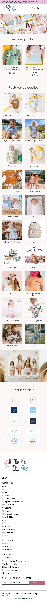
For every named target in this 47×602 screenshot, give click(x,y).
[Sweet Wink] (32, 431)
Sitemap (5, 573)
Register (5, 543)
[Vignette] (32, 441)
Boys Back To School (12, 115)
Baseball (6, 526)
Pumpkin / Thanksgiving (12, 502)
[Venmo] (30, 599)
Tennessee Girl (35, 191)
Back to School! (9, 499)
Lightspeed (6, 595)
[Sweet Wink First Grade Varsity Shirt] (12, 55)
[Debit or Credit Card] (23, 599)
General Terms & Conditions (14, 561)
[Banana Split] (14, 400)
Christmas (6, 511)
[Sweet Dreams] (14, 431)
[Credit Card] (15, 599)
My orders (6, 547)
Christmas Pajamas (10, 514)
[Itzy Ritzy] (14, 420)
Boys (4, 489)
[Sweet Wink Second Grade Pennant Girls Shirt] (35, 55)
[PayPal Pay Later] (26, 599)
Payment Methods (10, 570)
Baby (34, 217)
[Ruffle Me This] (9, 9)
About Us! (6, 558)
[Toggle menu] (42, 9)
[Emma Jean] (14, 410)
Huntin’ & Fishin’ (12, 346)
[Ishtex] (32, 410)
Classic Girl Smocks (12, 242)
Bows (12, 293)
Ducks (34, 346)
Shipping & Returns (10, 567)
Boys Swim (12, 166)
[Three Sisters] (14, 441)
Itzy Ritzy (35, 242)
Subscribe (37, 582)
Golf (4, 520)
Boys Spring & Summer (12, 141)
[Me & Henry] (32, 420)
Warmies (34, 267)
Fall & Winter (8, 505)
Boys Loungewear (34, 320)
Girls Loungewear (12, 320)
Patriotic (6, 496)
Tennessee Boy (12, 191)
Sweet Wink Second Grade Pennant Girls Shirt (34, 70)
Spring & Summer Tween (34, 294)
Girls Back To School (34, 115)
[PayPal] (19, 599)
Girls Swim (34, 166)
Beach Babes (12, 217)
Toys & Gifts (12, 267)
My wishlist (7, 550)
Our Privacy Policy (10, 564)
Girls (4, 486)
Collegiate (6, 508)
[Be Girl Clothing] (32, 400)
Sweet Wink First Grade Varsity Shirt (12, 69)
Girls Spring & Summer (34, 141)
